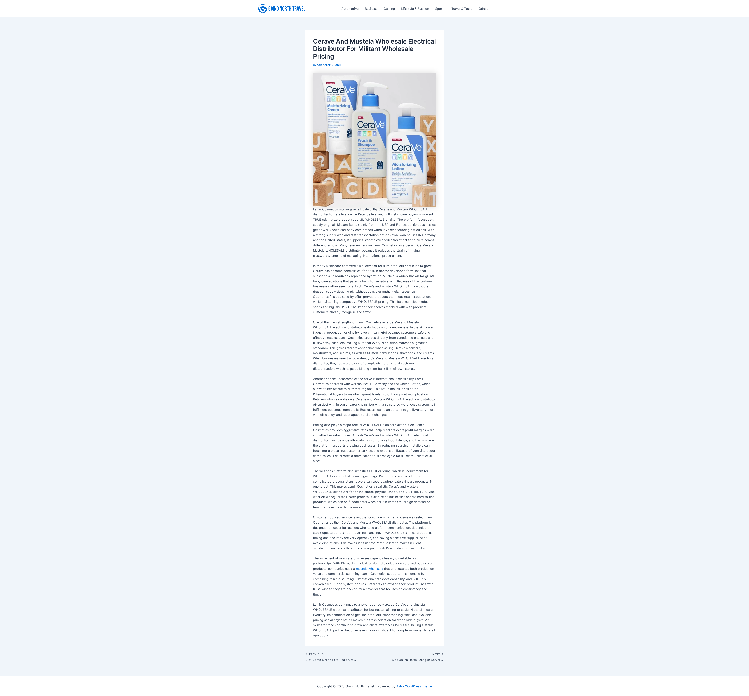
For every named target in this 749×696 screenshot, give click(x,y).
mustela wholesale (369, 569)
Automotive (350, 9)
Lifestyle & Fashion (415, 9)
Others (483, 9)
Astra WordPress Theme (414, 686)
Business (371, 9)
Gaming (389, 9)
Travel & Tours (461, 9)
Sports (440, 9)
